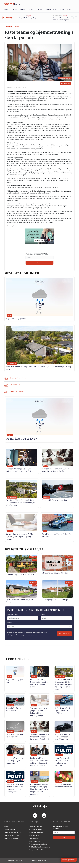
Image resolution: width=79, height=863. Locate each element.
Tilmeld (39, 263)
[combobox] (8, 626)
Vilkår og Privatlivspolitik (13, 832)
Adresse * (10, 623)
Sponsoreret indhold (36, 850)
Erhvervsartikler (34, 838)
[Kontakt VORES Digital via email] (44, 815)
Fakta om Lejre (34, 835)
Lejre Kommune (34, 841)
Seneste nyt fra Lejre (35, 827)
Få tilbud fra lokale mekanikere (39, 847)
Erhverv (22, 9)
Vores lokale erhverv (35, 830)
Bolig (15, 9)
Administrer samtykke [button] (11, 838)
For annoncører (9, 830)
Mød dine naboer (51, 9)
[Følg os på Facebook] (35, 815)
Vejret (69, 9)
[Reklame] (39, 236)
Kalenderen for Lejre (36, 832)
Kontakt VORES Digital (12, 835)
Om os (6, 827)
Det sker (30, 9)
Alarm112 (7, 9)
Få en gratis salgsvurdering (38, 844)
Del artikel (64, 83)
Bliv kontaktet (64, 633)
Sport (62, 9)
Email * (43, 614)
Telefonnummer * (13, 614)
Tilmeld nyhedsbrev (68, 860)
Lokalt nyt (40, 9)
